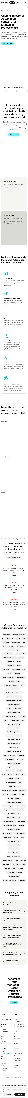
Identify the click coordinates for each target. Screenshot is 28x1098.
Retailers (21, 825)
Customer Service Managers (14, 693)
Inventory (16, 1016)
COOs (22, 685)
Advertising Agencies (10, 657)
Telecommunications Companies (14, 868)
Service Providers (14, 849)
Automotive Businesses (19, 669)
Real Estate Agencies (14, 813)
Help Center (17, 1058)
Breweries (17, 673)
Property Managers (14, 650)
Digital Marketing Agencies (14, 700)
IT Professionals (9, 759)
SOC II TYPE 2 (10, 1077)
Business (3, 1026)
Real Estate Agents (7, 638)
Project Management (19, 1029)
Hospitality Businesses (14, 743)
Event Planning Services (9, 716)
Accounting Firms (21, 654)
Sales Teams (7, 837)
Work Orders (17, 1038)
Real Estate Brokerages (14, 817)
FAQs (2, 1065)
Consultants (6, 634)
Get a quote (6, 43)
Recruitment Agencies (9, 821)
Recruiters (6, 642)
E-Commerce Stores (14, 712)
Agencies (21, 657)
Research (3, 1058)
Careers (3, 1053)
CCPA (19, 1077)
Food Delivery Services (14, 724)
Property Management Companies (14, 810)
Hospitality (3, 1041)
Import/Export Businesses (14, 751)
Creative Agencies (14, 689)
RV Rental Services (8, 833)
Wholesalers (21, 880)
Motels (20, 782)
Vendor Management (19, 1024)
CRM (15, 1036)
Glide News (17, 1065)
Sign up (12, 2)
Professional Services (6, 1043)
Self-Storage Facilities (14, 841)
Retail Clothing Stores (10, 825)
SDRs (22, 837)
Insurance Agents (21, 638)
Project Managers (21, 806)
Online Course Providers (10, 794)
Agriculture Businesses (14, 661)
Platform (3, 1016)
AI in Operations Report (20, 1068)
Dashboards (17, 1033)
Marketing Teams (21, 774)
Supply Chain (4, 1031)
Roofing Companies (14, 829)
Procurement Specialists (14, 802)
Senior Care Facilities (14, 845)
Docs (15, 1055)
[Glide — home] (4, 2)
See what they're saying (14, 557)
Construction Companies (11, 685)
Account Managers (7, 654)
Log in (17, 2)
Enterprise (3, 1029)
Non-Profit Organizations (9, 790)
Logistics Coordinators (14, 767)
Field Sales (16, 1041)
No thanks (8, 1094)
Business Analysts (8, 677)
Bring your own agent (6, 1019)
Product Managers (7, 806)
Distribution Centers (14, 704)
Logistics (16, 1019)
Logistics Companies (14, 763)
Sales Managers (20, 833)
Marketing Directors (8, 774)
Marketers (20, 771)
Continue (20, 1094)
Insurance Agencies (9, 755)
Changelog (3, 1070)
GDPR (15, 1077)
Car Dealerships (20, 677)
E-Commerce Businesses (14, 708)
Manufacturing (4, 1034)
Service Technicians (14, 852)
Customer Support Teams (14, 696)
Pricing (3, 1051)
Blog (2, 1056)
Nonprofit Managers (8, 646)
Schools (16, 837)
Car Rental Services (14, 681)
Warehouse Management (20, 1026)
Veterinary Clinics (14, 876)
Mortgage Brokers (11, 782)
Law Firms (20, 759)
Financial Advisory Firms (17, 720)
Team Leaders (6, 864)
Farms (5, 720)
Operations (22, 794)
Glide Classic (4, 1073)
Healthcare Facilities (14, 739)
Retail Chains (21, 821)
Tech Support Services (19, 864)
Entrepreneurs (21, 646)
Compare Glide (5, 1063)
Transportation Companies (14, 872)
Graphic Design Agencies (14, 732)
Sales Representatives (19, 634)
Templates (16, 1051)
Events (15, 1063)
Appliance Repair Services (14, 665)
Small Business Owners (18, 642)
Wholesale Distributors (9, 880)
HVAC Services (14, 747)
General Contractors (14, 728)
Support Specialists (20, 860)
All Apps (16, 1043)
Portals (15, 1031)
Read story (6, 451)
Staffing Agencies (7, 860)
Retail (2, 1036)
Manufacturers (10, 771)
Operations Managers (14, 798)
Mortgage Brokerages (14, 778)
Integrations (4, 1068)
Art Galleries (5, 669)
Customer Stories (18, 1053)
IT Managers (20, 755)
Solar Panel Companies (14, 856)
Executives (22, 716)
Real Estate (4, 1038)
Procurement (17, 1021)
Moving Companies (14, 786)
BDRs (9, 673)
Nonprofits (22, 790)
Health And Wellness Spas (14, 735)
